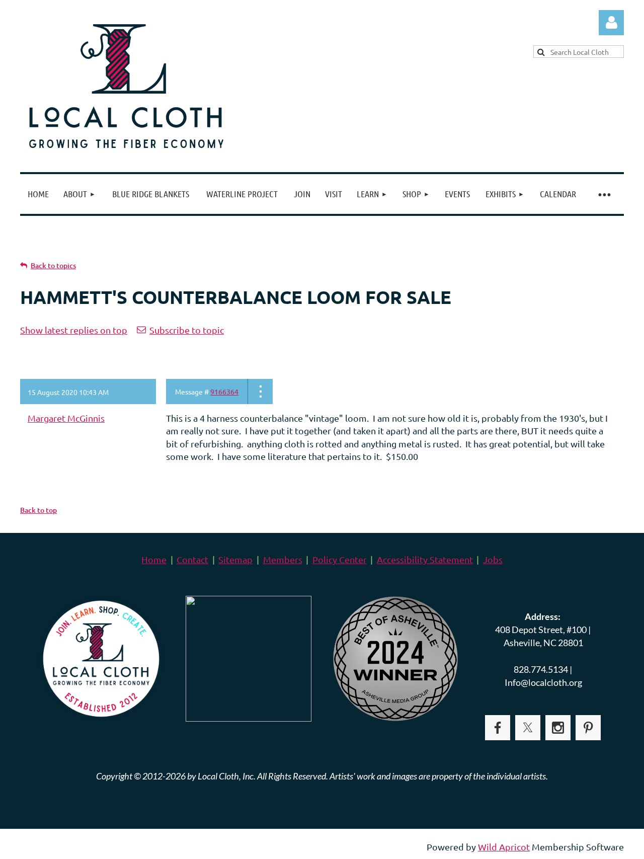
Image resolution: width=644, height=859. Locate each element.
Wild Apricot (504, 846)
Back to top (38, 510)
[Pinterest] (588, 727)
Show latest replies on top (73, 330)
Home (154, 559)
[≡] (604, 194)
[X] (527, 727)
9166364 (224, 391)
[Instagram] (558, 727)
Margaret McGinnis (66, 418)
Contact (192, 559)
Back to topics (53, 265)
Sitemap (235, 559)
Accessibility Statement (425, 559)
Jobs (493, 559)
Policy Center (339, 559)
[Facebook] (497, 727)
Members (282, 559)
